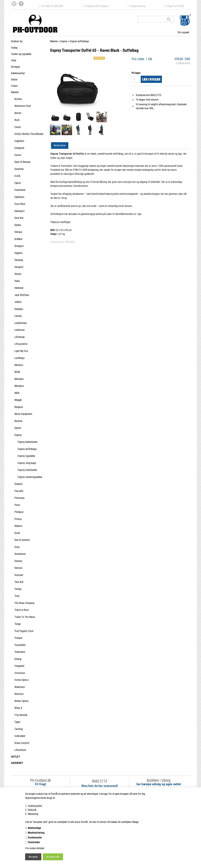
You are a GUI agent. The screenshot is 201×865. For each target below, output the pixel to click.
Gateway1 (19, 211)
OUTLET (15, 756)
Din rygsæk (183, 32)
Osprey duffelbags (27, 449)
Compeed (19, 147)
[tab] (59, 145)
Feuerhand (19, 189)
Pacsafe (18, 491)
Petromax (19, 497)
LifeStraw (19, 337)
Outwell (18, 483)
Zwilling (18, 729)
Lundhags (19, 357)
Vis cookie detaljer (34, 848)
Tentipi (18, 589)
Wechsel (18, 693)
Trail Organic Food (23, 631)
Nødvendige (34, 827)
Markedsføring (36, 832)
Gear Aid (18, 217)
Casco (17, 127)
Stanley (18, 561)
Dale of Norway (22, 161)
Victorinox (19, 673)
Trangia (18, 637)
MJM (17, 371)
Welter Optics (21, 701)
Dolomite (19, 169)
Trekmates (19, 651)
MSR (16, 393)
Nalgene (18, 407)
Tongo (17, 623)
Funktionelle (35, 837)
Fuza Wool (19, 203)
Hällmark (18, 287)
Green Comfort (21, 743)
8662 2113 (99, 781)
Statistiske (34, 842)
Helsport (18, 267)
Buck (16, 119)
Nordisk (18, 421)
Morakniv (19, 385)
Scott (17, 533)
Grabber (18, 239)
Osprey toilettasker (27, 469)
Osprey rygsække (26, 455)
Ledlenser (19, 329)
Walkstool (19, 687)
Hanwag (18, 259)
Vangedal (19, 665)
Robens (18, 525)
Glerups (18, 231)
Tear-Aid (18, 581)
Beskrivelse (60, 145)
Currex (17, 155)
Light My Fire (21, 351)
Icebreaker (19, 735)
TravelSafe (20, 645)
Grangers (19, 245)
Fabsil (17, 183)
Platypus (19, 511)
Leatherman (20, 323)
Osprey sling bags (27, 463)
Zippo (17, 721)
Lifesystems (20, 343)
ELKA (17, 175)
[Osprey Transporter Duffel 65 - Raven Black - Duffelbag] (55, 117)
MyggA (18, 399)
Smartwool (20, 553)
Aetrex (17, 113)
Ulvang (17, 659)
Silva (16, 547)
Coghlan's (19, 141)
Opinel (17, 427)
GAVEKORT (17, 762)
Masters (18, 365)
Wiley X (18, 707)
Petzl (17, 505)
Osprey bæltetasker (28, 441)
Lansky (18, 315)
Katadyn (18, 309)
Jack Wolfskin (21, 295)
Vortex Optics (21, 679)
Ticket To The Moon (24, 617)
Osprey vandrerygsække (30, 477)
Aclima (18, 99)
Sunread (18, 575)
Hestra (17, 273)
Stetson (18, 567)
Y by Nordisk (20, 715)
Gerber (17, 225)
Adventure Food (22, 105)
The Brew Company (24, 603)
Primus (18, 519)
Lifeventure (20, 749)
